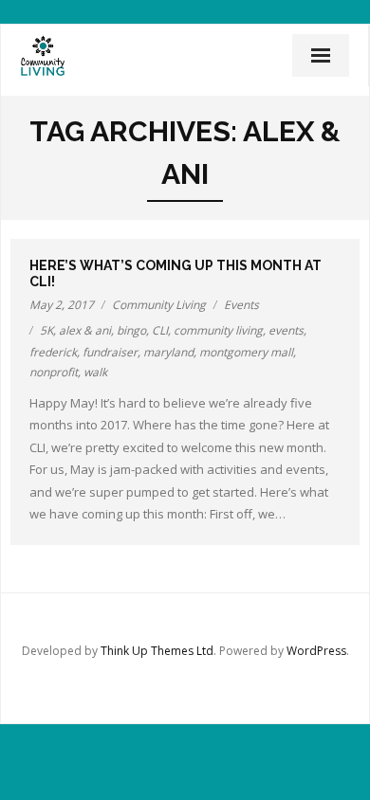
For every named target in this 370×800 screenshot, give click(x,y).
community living (218, 330)
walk (95, 372)
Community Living (159, 305)
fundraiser (110, 352)
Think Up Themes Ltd (157, 651)
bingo (131, 330)
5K (46, 330)
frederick (53, 352)
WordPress (316, 651)
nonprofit (53, 372)
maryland (168, 352)
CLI (160, 330)
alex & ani (85, 330)
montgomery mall (246, 352)
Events (241, 305)
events (286, 330)
